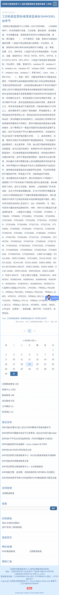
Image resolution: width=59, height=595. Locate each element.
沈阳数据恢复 (10, 384)
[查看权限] (17, 527)
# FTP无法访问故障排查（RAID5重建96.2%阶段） (28, 438)
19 (29, 364)
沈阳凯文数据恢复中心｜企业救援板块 (22, 466)
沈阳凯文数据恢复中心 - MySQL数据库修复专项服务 (29, 455)
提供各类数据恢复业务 (15, 461)
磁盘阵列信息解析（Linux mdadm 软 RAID (24, 444)
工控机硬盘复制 (13, 318)
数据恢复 (8, 395)
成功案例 (8, 401)
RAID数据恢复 (8, 551)
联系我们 (7, 412)
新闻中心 (9, 389)
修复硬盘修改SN (27, 318)
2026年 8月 (29, 340)
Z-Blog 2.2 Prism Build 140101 (34, 593)
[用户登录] (6, 527)
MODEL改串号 (41, 318)
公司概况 (7, 406)
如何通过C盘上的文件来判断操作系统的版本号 (26, 427)
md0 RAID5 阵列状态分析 (17, 450)
